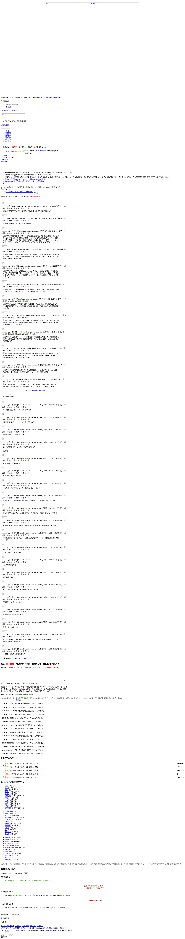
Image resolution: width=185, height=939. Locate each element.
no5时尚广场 (9, 820)
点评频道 (43, 151)
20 (23, 658)
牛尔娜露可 (8, 824)
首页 (7, 131)
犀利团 (7, 794)
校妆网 (7, 834)
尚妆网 (7, 800)
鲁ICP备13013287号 (53, 930)
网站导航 (8, 137)
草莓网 (7, 822)
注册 (6, 110)
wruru (6, 786)
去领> (94, 900)
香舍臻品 (8, 832)
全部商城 (8, 133)
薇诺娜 (7, 788)
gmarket (7, 841)
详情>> (45, 147)
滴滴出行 (8, 837)
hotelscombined (9, 847)
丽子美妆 (4, 155)
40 (26, 658)
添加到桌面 (56, 97)
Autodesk (8, 853)
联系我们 (40, 926)
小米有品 (8, 843)
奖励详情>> (36, 196)
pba (6, 830)
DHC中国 (8, 815)
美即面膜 (8, 796)
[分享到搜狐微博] (16, 151)
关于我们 (4, 926)
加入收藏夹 (48, 97)
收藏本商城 (4, 159)
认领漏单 (8, 135)
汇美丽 (7, 828)
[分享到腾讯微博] (12, 151)
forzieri (7, 845)
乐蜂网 (7, 813)
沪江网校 (8, 855)
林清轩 (7, 806)
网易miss (7, 798)
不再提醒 (6, 101)
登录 (3, 110)
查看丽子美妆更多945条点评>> (34, 391)
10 (21, 658)
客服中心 (8, 141)
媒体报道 (11, 926)
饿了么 (7, 858)
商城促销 (8, 139)
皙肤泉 (7, 811)
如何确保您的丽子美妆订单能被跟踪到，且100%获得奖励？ (25, 181)
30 (24, 658)
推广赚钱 (14, 110)
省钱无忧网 (20, 930)
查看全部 (167, 177)
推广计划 (33, 926)
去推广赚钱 (4, 161)
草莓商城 (8, 826)
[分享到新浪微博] (14, 151)
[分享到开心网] (20, 151)
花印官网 (8, 808)
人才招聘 (18, 926)
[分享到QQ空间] (18, 151)
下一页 (29, 658)
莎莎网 (7, 804)
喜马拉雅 (8, 839)
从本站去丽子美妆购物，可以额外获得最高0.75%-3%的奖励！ (26, 179)
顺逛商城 (8, 860)
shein (6, 849)
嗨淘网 (7, 802)
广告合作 (25, 926)
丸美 (6, 790)
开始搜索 (22, 121)
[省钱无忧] (13, 116)
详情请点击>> (18, 700)
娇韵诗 (7, 792)
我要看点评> (91, 888)
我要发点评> (100, 888)
